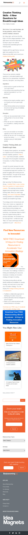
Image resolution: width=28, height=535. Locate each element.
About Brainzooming (8, 484)
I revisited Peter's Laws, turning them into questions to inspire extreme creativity (13, 186)
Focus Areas (6, 486)
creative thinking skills (9, 56)
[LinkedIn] (16, 533)
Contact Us (5, 506)
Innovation (12, 24)
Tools (4, 24)
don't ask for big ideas (14, 194)
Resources (5, 491)
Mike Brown (17, 223)
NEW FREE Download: (14, 245)
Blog (4, 494)
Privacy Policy (6, 503)
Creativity (8, 24)
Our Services (6, 489)
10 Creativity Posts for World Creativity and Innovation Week (12, 384)
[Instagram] (19, 533)
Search (22, 400)
